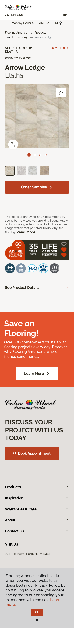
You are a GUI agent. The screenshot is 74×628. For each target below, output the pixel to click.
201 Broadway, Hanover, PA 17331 (27, 553)
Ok (37, 612)
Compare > (59, 48)
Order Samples (34, 187)
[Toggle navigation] (65, 14)
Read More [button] (25, 232)
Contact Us (14, 531)
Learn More (34, 373)
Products (40, 32)
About (10, 520)
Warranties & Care (21, 509)
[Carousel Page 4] (46, 155)
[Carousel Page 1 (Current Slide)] (29, 155)
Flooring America (16, 32)
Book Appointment (34, 453)
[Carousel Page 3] (40, 155)
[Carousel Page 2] (35, 155)
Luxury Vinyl (20, 37)
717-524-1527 (14, 14)
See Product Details (22, 287)
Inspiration (14, 498)
